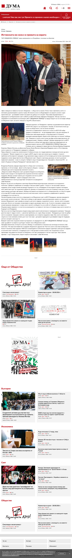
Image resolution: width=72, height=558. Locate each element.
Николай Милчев (46, 324)
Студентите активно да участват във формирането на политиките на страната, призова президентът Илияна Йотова (18, 414)
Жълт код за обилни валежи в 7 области (51, 394)
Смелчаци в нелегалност (11, 292)
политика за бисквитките (45, 554)
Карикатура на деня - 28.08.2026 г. (49, 292)
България (6, 389)
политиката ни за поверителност (10, 555)
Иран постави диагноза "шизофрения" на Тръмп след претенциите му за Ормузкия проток (18, 488)
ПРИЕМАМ (61, 553)
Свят (3, 463)
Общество (11, 22)
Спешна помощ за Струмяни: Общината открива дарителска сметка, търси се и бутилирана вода (51, 403)
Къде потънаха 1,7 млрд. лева (48, 431)
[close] (70, 554)
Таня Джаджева (10, 294)
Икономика (7, 427)
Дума (6, 41)
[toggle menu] (69, 8)
